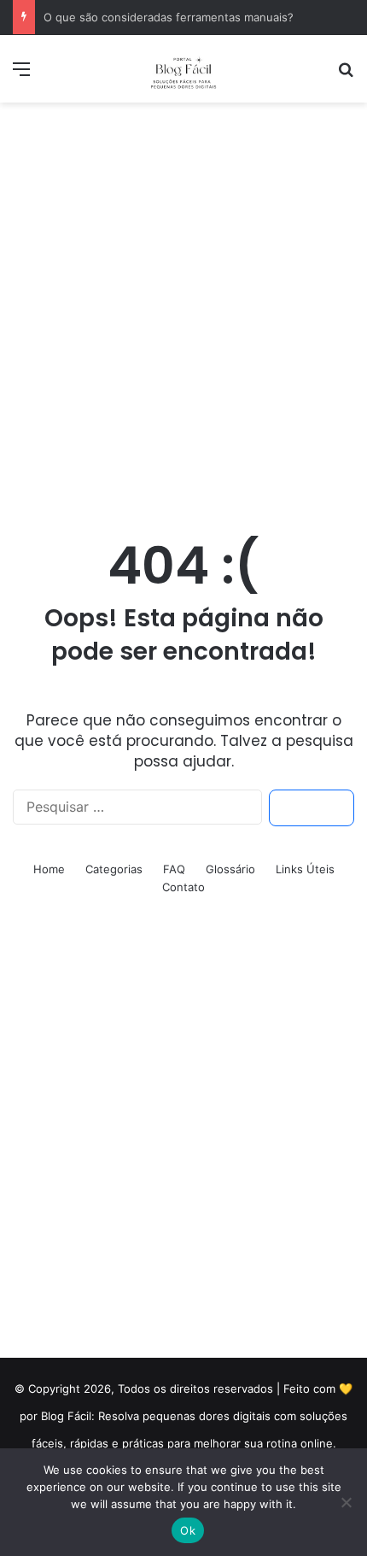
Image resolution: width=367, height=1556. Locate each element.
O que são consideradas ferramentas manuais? (169, 17)
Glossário (230, 869)
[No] (345, 1502)
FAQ (174, 869)
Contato (183, 887)
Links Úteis (305, 869)
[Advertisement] (183, 303)
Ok (187, 1530)
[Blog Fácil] (183, 69)
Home (49, 869)
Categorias (114, 869)
